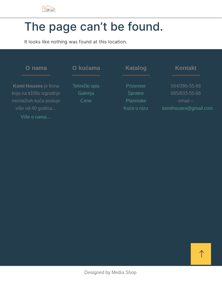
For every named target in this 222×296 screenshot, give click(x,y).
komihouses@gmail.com (187, 108)
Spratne (136, 93)
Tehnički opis (86, 86)
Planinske (136, 100)
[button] (184, 9)
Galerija (86, 93)
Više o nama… (36, 116)
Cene (86, 100)
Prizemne (136, 86)
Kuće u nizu (136, 108)
